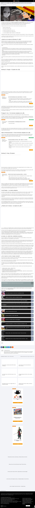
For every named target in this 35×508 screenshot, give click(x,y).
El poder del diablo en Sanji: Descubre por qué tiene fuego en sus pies (8, 499)
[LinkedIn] (7, 347)
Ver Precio (31, 103)
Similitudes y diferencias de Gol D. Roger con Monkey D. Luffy (27, 356)
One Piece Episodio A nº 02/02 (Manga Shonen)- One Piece (16, 121)
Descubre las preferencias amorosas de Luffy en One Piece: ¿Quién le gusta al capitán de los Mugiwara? (11, 501)
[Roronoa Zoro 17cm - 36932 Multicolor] (17, 431)
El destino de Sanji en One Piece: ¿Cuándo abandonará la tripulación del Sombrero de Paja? (10, 498)
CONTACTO (2, 505)
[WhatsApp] (5, 347)
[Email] (11, 347)
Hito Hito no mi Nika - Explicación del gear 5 (5, 503)
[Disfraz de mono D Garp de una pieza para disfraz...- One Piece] (5, 175)
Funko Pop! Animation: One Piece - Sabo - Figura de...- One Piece (17, 139)
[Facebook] (1, 347)
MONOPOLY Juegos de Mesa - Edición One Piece (18, 417)
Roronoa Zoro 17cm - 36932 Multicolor (17, 440)
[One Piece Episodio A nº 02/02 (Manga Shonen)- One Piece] (5, 122)
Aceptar (28, 505)
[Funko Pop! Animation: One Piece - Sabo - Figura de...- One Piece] (5, 140)
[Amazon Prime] (32, 124)
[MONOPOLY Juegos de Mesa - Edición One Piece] (17, 412)
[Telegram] (9, 347)
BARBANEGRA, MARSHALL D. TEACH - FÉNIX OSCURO (7, 356)
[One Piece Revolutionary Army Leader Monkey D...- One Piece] (5, 98)
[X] (3, 347)
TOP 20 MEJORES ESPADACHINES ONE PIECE (6, 497)
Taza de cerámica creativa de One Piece (17, 399)
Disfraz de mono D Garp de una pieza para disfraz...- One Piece (17, 174)
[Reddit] (12, 347)
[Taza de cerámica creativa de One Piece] (17, 393)
